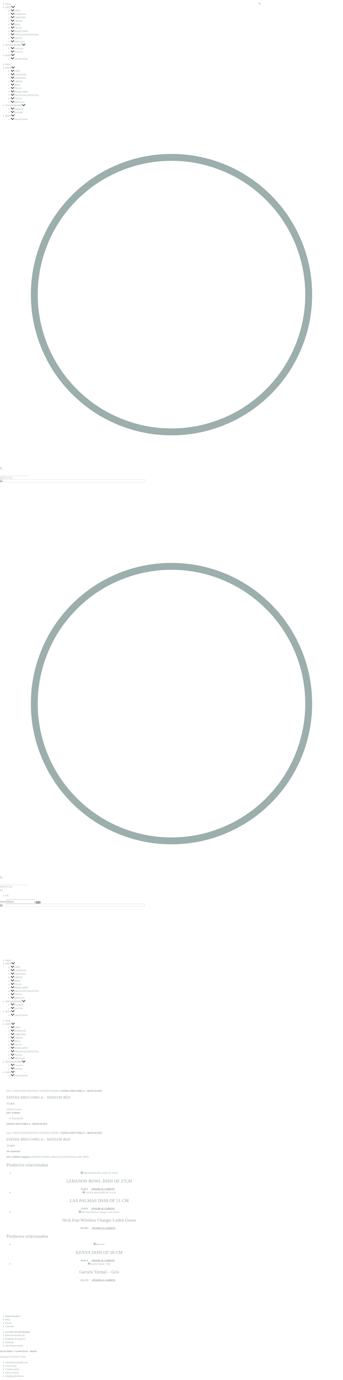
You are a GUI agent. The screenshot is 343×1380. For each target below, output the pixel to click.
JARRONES (20, 17)
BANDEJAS (20, 14)
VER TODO (83, 1157)
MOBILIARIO (21, 31)
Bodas (8, 55)
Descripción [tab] (17, 1118)
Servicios (18, 52)
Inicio (8, 4)
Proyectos (18, 48)
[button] (14, 1109)
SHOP (8, 7)
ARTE (17, 11)
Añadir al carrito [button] (103, 1189)
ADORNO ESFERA (49, 1091)
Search (3, 902)
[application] (13, 7)
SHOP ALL (19, 41)
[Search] (38, 902)
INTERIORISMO (13, 45)
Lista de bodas (21, 59)
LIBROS (18, 21)
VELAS (18, 28)
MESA (17, 24)
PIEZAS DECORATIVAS (26, 35)
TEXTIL (18, 38)
